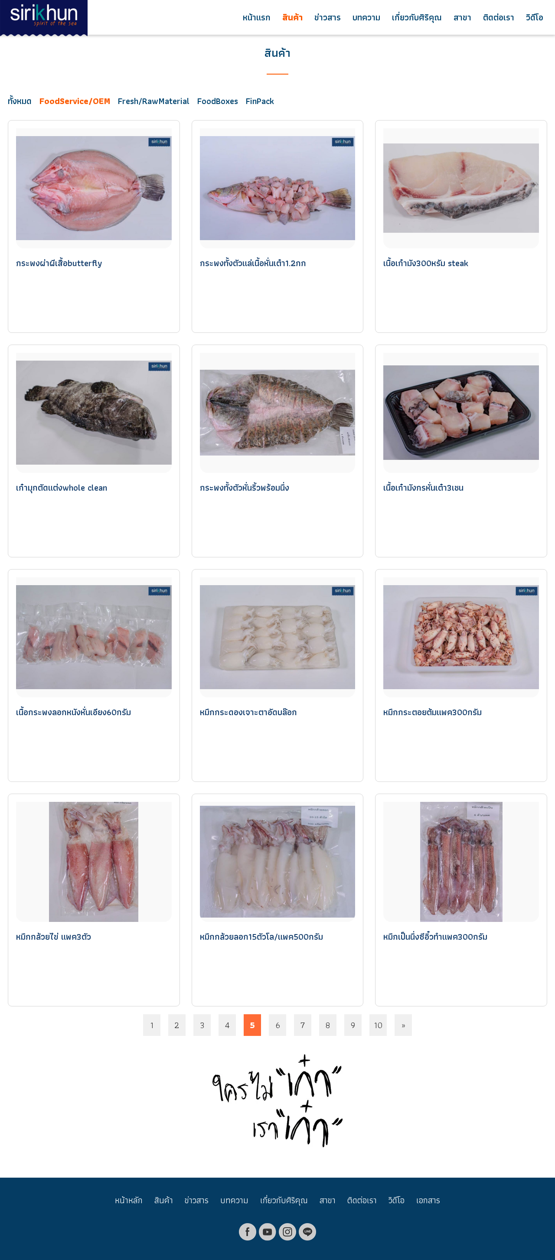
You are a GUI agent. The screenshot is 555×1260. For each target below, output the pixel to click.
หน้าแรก (257, 17)
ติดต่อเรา (498, 17)
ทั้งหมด (20, 101)
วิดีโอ (534, 17)
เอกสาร (428, 1200)
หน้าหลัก (129, 1200)
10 (378, 1025)
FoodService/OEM (74, 101)
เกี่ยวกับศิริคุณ (417, 17)
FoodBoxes (217, 101)
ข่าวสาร (327, 17)
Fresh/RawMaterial (153, 101)
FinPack (260, 101)
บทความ (366, 17)
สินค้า (292, 17)
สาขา (462, 17)
